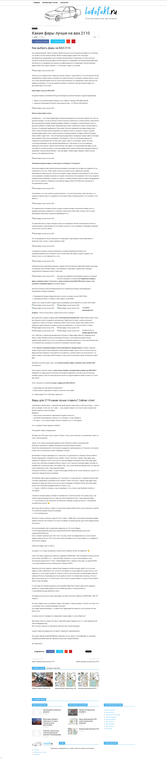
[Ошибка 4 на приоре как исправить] (73, 712)
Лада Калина (111, 719)
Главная (36, 2)
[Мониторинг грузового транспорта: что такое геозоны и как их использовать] (37, 721)
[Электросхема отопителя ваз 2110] (65, 679)
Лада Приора (111, 717)
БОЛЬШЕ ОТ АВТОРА (53, 668)
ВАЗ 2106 (109, 728)
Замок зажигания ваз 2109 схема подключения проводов (88, 721)
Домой (34, 25)
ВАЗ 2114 (110, 712)
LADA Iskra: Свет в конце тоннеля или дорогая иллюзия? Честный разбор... (52, 732)
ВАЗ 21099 (110, 724)
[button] (132, 2)
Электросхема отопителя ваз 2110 (65, 688)
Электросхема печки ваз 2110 (87, 688)
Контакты (64, 2)
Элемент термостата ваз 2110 (41, 688)
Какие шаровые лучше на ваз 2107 (87, 661)
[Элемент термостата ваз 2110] (42, 679)
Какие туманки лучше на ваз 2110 (43, 661)
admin (36, 37)
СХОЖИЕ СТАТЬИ (38, 668)
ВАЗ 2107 (109, 721)
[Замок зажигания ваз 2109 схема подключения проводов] (73, 721)
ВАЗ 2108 (109, 726)
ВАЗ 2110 (40, 25)
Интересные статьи (50, 2)
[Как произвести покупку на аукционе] (37, 712)
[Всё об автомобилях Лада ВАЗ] (83, 13)
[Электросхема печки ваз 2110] (88, 679)
